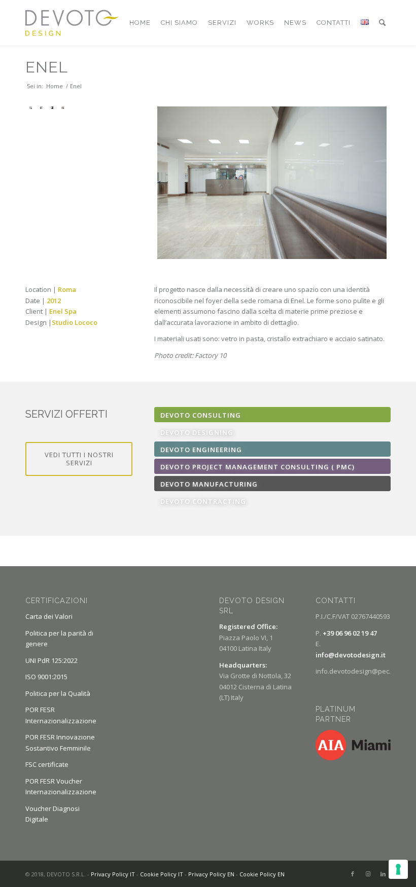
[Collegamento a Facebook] (352, 873)
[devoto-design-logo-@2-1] (72, 23)
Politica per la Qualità (57, 693)
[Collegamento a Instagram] (367, 873)
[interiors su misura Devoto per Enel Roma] (272, 182)
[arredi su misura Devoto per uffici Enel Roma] (52, 107)
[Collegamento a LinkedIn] (383, 873)
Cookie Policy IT (161, 874)
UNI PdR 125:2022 (51, 660)
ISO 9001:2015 (46, 676)
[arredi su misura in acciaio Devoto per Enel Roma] (62, 107)
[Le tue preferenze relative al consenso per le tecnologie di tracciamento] (398, 869)
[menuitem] (140, 23)
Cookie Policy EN (262, 874)
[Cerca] (382, 23)
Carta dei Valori (49, 616)
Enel (46, 67)
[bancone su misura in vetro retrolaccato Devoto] (41, 107)
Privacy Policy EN (211, 874)
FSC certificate (46, 764)
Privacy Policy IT (113, 874)
